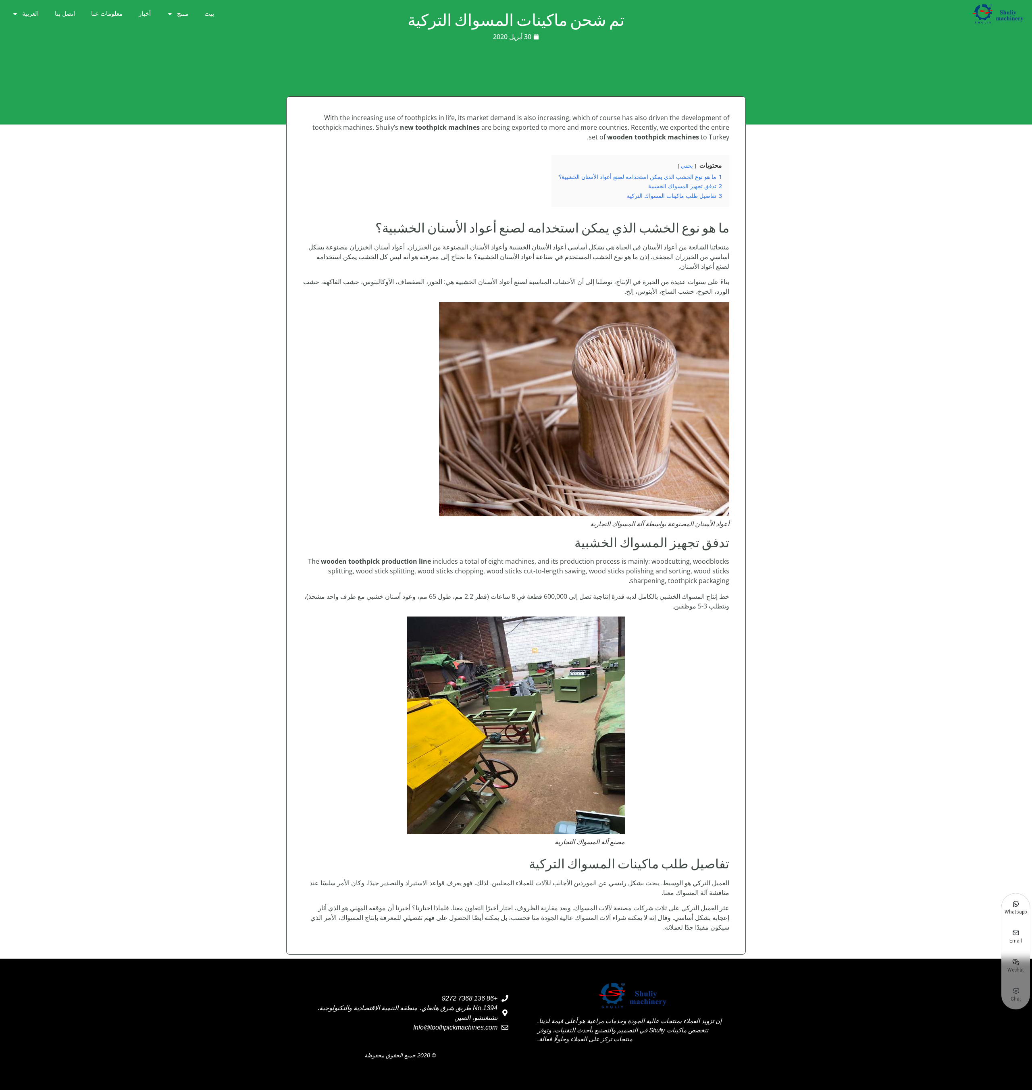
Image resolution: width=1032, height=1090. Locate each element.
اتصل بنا (65, 13)
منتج (182, 13)
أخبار (145, 13)
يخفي (687, 165)
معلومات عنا (107, 13)
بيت (209, 13)
